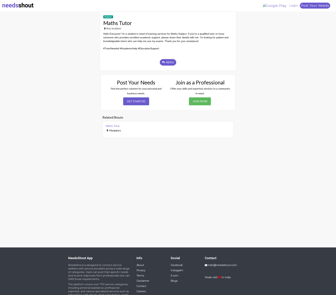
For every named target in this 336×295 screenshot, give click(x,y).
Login (293, 5)
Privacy (140, 270)
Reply (170, 62)
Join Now (200, 101)
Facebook (177, 265)
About (140, 265)
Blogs (174, 280)
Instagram (177, 270)
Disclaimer (142, 280)
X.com (174, 275)
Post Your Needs (315, 6)
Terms (140, 275)
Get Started (136, 101)
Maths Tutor (113, 125)
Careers (141, 291)
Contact (141, 286)
